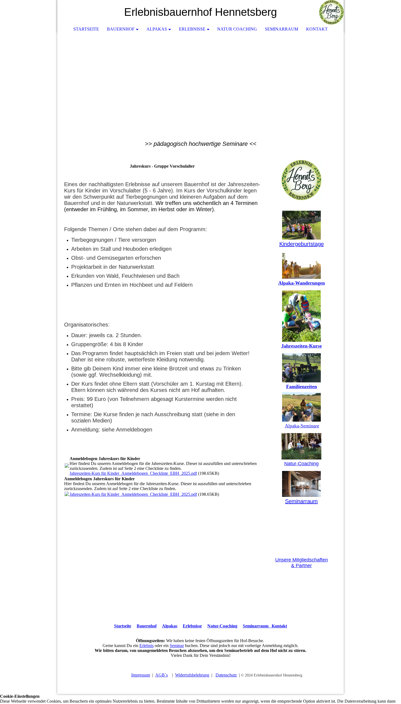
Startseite (86, 29)
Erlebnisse (192, 29)
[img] (323, 12)
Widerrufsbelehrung (192, 675)
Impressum (140, 675)
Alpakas (156, 29)
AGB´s (161, 675)
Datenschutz (226, 675)
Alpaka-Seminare (302, 425)
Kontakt (317, 29)
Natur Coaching (237, 29)
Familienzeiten (301, 386)
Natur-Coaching (301, 463)
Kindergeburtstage (301, 244)
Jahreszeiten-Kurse (301, 346)
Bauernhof (120, 29)
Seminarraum (281, 29)
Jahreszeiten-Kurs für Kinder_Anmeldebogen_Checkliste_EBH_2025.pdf (133, 473)
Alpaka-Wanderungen (301, 283)
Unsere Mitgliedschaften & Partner (301, 562)
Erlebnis (146, 645)
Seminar (177, 645)
